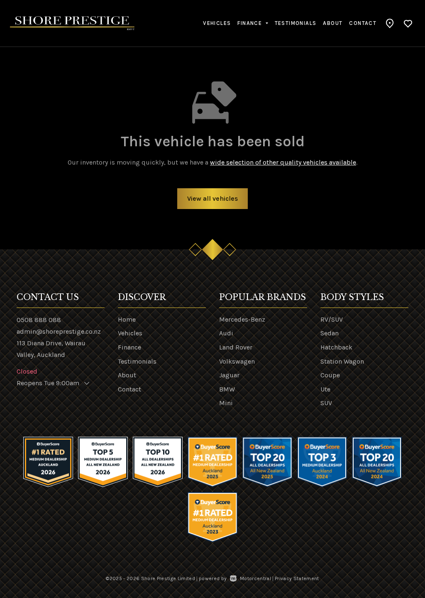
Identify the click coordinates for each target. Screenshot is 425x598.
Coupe (330, 375)
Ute (325, 389)
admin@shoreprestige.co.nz (59, 331)
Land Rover (235, 347)
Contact (362, 23)
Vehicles (217, 23)
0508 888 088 (39, 320)
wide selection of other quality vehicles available (283, 162)
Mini (226, 403)
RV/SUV (331, 319)
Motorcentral (255, 578)
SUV (326, 403)
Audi (226, 333)
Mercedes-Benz (242, 319)
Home (127, 319)
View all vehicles (212, 198)
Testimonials (296, 23)
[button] (390, 23)
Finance (129, 347)
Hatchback (336, 347)
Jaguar (229, 375)
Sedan (329, 333)
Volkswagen (237, 361)
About (332, 23)
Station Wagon (342, 361)
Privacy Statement (297, 578)
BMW (227, 389)
